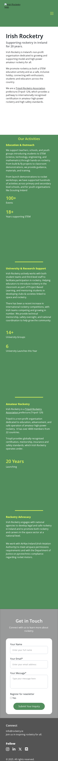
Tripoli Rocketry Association (30, 88)
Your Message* (18, 673)
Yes (14, 698)
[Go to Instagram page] (7, 749)
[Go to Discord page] (26, 749)
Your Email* (16, 658)
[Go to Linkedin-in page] (14, 749)
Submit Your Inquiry (29, 706)
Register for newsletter (22, 694)
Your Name (16, 644)
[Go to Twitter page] (20, 749)
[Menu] (51, 13)
